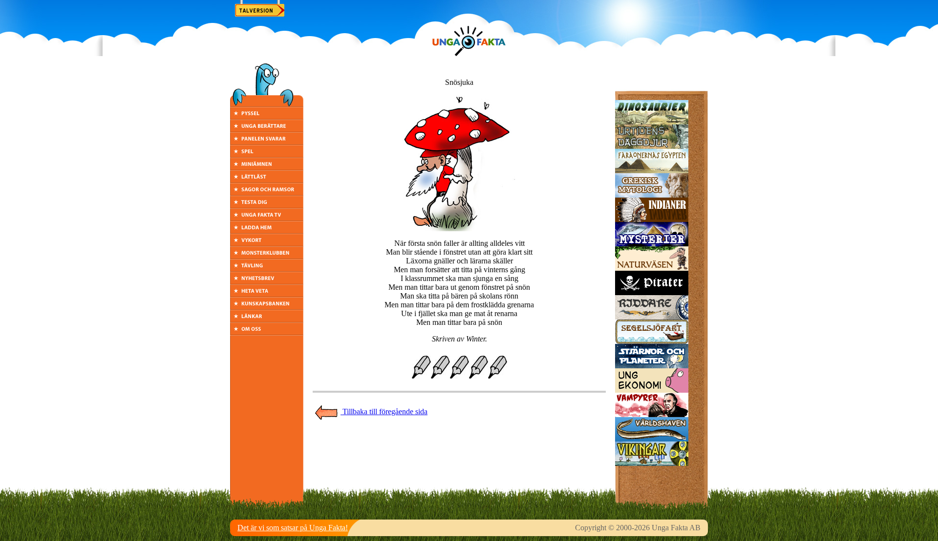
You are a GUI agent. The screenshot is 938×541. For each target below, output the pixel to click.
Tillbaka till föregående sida (384, 411)
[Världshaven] (651, 439)
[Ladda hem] (266, 231)
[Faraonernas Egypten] (651, 170)
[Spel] (266, 155)
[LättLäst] (266, 180)
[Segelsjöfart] (651, 341)
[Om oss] (266, 332)
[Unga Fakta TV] (266, 218)
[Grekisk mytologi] (651, 195)
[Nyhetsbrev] (266, 282)
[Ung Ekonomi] (651, 390)
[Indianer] (651, 219)
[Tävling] (266, 269)
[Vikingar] (651, 463)
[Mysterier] (651, 244)
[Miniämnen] (266, 167)
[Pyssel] (266, 117)
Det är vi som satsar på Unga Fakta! (292, 527)
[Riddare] (651, 317)
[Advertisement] (459, 442)
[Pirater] (651, 292)
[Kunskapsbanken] (266, 307)
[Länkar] (266, 320)
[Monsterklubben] (266, 256)
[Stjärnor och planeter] (651, 365)
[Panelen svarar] (266, 142)
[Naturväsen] (651, 268)
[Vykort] (266, 244)
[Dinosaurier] (651, 122)
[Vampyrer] (651, 414)
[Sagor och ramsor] (266, 193)
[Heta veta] (266, 294)
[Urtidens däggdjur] (651, 146)
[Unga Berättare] (266, 129)
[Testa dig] (266, 205)
